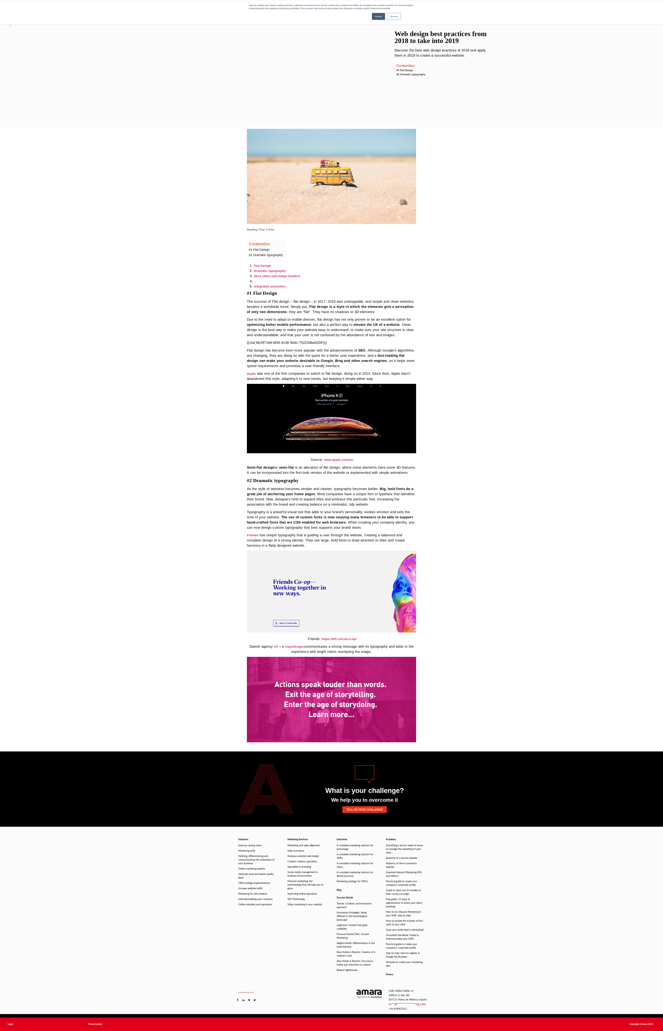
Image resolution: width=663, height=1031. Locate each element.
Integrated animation (269, 286)
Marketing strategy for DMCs (352, 881)
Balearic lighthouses (347, 970)
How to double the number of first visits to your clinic (404, 923)
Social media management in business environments (302, 874)
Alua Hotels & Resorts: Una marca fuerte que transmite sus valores (355, 963)
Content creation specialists (302, 861)
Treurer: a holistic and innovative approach (354, 906)
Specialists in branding (299, 867)
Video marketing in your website (304, 904)
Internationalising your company (255, 899)
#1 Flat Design (404, 70)
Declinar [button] (394, 16)
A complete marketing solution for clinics (355, 865)
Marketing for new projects (252, 894)
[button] (10, 1024)
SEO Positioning (296, 899)
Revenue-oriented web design (303, 856)
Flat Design (262, 265)
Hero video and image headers (277, 276)
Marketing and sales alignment (303, 845)
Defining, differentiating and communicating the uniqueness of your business (256, 860)
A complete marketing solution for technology (355, 847)
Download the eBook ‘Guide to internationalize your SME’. (402, 937)
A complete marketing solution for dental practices (355, 874)
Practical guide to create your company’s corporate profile (401, 883)
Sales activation (295, 851)
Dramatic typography (270, 271)
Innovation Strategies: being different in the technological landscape (352, 916)
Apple (251, 373)
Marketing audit (246, 851)
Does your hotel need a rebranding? (405, 930)
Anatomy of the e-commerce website (401, 865)
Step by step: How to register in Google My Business (403, 955)
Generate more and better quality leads (256, 876)
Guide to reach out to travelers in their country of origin (403, 892)
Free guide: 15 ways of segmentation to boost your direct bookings (404, 903)
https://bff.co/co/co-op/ (339, 639)
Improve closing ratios (250, 845)
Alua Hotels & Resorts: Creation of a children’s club (356, 954)
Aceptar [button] (378, 16)
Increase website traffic (250, 888)
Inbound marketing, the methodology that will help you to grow (305, 885)
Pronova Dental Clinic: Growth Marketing (353, 936)
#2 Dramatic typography (410, 74)
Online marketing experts (251, 869)
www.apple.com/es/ (338, 460)
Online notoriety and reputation (255, 904)
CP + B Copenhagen (289, 646)
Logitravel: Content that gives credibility (352, 927)
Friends (252, 535)
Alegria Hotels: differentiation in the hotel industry (356, 945)
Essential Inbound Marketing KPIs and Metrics (404, 874)
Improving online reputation (302, 894)
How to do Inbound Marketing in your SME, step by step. (403, 914)
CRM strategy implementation (254, 883)
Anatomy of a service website (401, 858)
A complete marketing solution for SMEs (355, 856)
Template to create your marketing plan (404, 964)
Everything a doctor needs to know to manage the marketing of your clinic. (404, 849)
